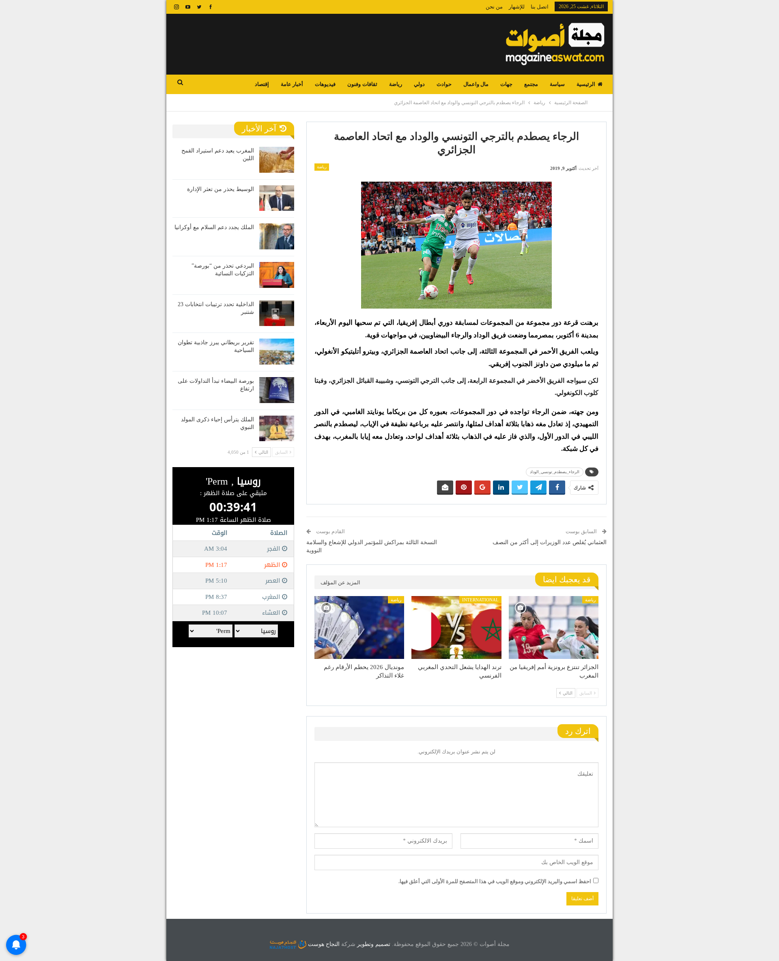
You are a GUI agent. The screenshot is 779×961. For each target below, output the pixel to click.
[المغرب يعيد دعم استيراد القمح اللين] (276, 160)
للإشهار (517, 7)
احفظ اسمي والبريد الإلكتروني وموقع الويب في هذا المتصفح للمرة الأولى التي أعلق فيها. (494, 881)
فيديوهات (325, 84)
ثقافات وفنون (362, 84)
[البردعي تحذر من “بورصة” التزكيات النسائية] (276, 275)
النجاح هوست (323, 944)
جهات (506, 84)
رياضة (395, 84)
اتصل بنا (540, 7)
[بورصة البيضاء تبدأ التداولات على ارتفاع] (276, 390)
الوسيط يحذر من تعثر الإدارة (220, 189)
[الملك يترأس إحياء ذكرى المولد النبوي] (276, 429)
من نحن (494, 7)
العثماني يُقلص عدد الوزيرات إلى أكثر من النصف (550, 542)
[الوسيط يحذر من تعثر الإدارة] (276, 198)
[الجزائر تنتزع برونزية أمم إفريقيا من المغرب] (553, 627)
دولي (419, 84)
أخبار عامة (292, 84)
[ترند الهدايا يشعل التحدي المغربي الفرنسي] (456, 627)
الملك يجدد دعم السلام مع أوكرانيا (214, 227)
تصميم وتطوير (373, 944)
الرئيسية (586, 84)
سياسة (557, 84)
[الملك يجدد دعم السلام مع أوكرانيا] (276, 236)
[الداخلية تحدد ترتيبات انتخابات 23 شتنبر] (276, 313)
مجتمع (531, 84)
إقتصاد (262, 84)
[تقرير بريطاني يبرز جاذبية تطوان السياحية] (276, 352)
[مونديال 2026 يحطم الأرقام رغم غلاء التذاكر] (359, 627)
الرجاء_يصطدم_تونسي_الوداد (554, 472)
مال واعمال (475, 84)
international (480, 599)
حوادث (444, 84)
